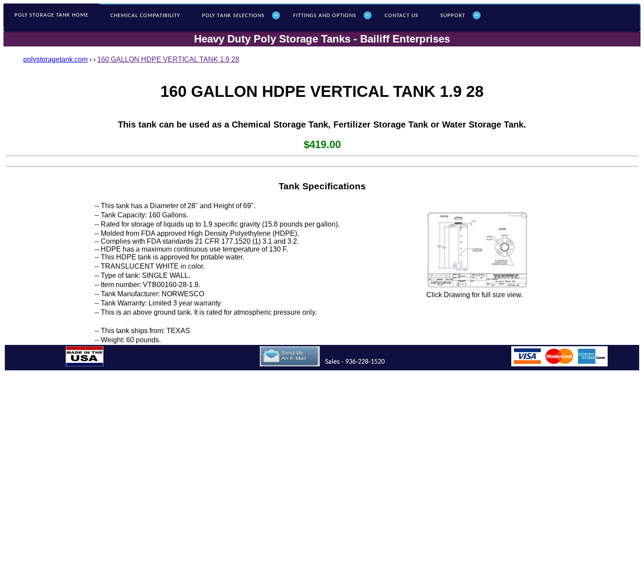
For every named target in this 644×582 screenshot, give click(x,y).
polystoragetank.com (55, 59)
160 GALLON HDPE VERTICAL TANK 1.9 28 (168, 59)
